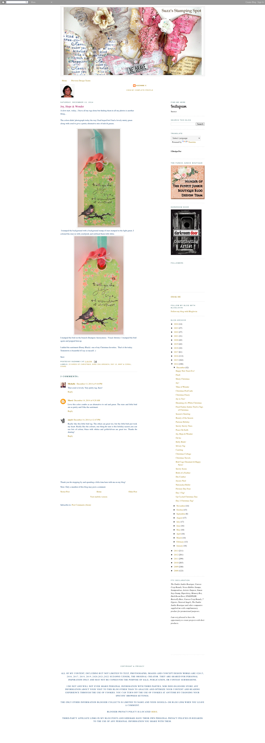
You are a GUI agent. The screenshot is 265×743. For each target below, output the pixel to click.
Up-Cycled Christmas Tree (187, 496)
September (181, 513)
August (180, 517)
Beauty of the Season (184, 417)
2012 (176, 554)
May (179, 529)
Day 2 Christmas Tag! (185, 500)
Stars (63, 366)
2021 (176, 336)
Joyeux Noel (181, 480)
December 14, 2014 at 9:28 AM (87, 400)
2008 (176, 570)
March (179, 537)
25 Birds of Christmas (80, 364)
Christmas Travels (183, 457)
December (181, 367)
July (179, 521)
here (154, 711)
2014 (176, 364)
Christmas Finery (183, 394)
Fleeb (178, 374)
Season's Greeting (183, 413)
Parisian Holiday (183, 421)
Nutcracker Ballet (183, 484)
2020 (176, 340)
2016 (176, 356)
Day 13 (114, 364)
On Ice (178, 437)
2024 (176, 324)
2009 (176, 566)
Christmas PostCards (184, 390)
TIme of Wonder (182, 386)
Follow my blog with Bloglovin (184, 311)
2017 (176, 352)
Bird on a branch (100, 364)
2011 (176, 558)
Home (64, 80)
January (180, 545)
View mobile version (98, 496)
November (181, 505)
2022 (176, 332)
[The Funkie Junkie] (188, 198)
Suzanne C (141, 85)
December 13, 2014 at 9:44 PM (89, 383)
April (179, 533)
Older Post (133, 491)
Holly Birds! (181, 441)
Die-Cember (181, 476)
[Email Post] (94, 361)
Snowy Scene (181, 468)
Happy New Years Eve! (185, 370)
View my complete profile (139, 90)
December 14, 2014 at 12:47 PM (87, 419)
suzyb (70, 419)
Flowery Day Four (183, 488)
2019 (176, 344)
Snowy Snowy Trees (184, 425)
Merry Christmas (183, 378)
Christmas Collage (183, 453)
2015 (176, 360)
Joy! (177, 382)
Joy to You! (180, 398)
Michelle (72, 383)
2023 (176, 328)
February (180, 541)
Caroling (179, 449)
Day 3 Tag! (180, 492)
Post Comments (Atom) (81, 504)
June (179, 525)
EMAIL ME (176, 296)
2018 (176, 348)
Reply (70, 391)
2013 (176, 550)
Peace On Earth (182, 429)
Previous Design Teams (80, 80)
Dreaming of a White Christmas (189, 402)
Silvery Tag (180, 445)
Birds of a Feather (183, 472)
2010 (176, 562)
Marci (70, 400)
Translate (192, 142)
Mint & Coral (124, 364)
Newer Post (65, 491)
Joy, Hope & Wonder (72, 106)
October (180, 509)
